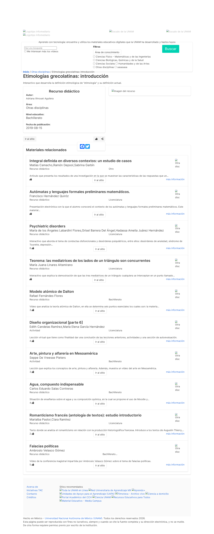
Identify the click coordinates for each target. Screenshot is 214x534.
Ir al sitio (30, 138)
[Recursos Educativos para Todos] (131, 497)
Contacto (32, 493)
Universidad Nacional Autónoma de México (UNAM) (73, 518)
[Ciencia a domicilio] (157, 493)
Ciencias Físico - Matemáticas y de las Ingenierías (123, 56)
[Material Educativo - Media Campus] (80, 500)
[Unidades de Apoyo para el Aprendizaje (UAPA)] (87, 493)
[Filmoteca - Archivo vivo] (130, 493)
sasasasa (122, 67)
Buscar (170, 49)
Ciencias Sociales (105, 63)
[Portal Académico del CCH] (76, 497)
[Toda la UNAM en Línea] (74, 490)
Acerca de (32, 486)
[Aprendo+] (138, 490)
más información (175, 179)
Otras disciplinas (105, 67)
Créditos (31, 497)
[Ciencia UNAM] (101, 497)
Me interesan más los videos (42, 51)
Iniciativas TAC (35, 490)
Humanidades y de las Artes (133, 63)
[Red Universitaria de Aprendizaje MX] (110, 490)
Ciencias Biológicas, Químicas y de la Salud (120, 60)
